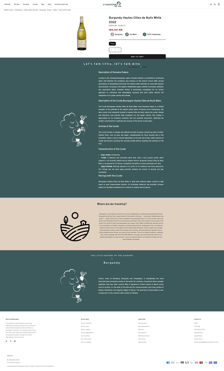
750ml (112, 44)
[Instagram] (10, 341)
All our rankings (86, 342)
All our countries (86, 323)
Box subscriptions (143, 326)
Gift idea (16, 4)
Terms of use (198, 339)
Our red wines (85, 336)
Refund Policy (198, 333)
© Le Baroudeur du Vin (13, 359)
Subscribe (7, 4)
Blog (42, 4)
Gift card (141, 329)
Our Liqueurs (142, 333)
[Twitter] (6, 341)
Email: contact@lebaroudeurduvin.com (206, 342)
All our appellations (87, 333)
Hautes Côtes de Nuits (31, 10)
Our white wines (86, 339)
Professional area (143, 336)
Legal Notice (198, 336)
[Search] (215, 4)
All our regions (85, 329)
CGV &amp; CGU (199, 329)
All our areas (85, 326)
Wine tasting (142, 323)
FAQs (196, 323)
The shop (197, 326)
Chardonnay (18, 10)
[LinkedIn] (14, 341)
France (49, 10)
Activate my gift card (61, 4)
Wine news (142, 339)
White (55, 10)
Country (35, 4)
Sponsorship (142, 342)
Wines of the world (65, 10)
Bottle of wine (8, 10)
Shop (49, 4)
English (10, 355)
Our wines (26, 4)
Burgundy (43, 10)
